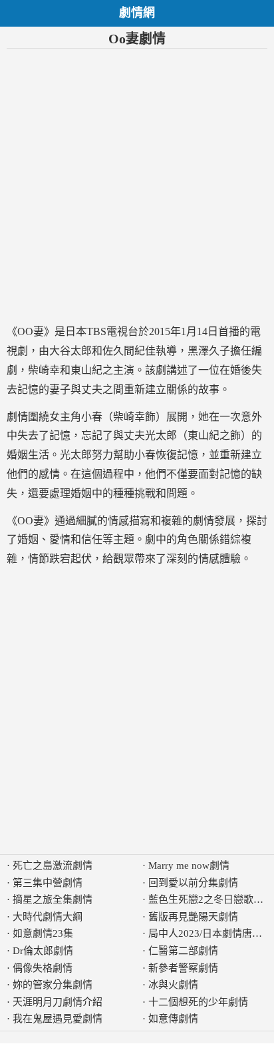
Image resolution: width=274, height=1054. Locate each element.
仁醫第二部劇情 (183, 950)
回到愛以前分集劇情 (193, 882)
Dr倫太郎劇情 (43, 950)
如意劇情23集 (43, 933)
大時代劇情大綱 (47, 916)
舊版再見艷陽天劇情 (193, 916)
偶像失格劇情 (42, 968)
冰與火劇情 (173, 984)
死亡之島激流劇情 (52, 865)
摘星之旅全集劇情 (52, 899)
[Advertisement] (137, 185)
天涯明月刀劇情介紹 (57, 1002)
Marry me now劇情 (188, 865)
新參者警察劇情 (183, 968)
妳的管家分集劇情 (52, 984)
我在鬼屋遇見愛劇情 (57, 1018)
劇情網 (137, 12)
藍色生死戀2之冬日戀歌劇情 (210, 899)
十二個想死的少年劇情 (198, 1002)
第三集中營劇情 (47, 882)
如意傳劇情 (173, 1018)
